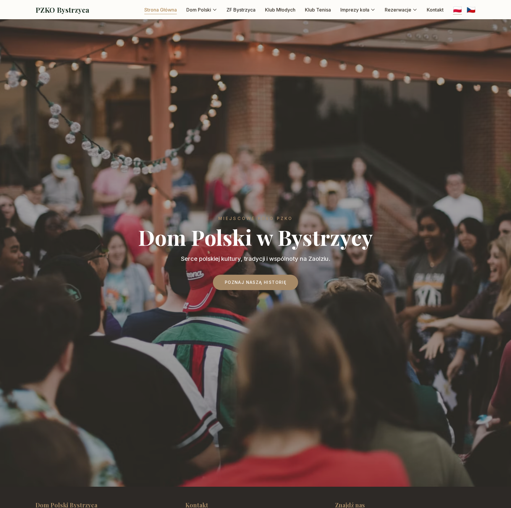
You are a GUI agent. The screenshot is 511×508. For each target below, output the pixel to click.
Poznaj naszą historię (255, 282)
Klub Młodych (280, 10)
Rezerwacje (398, 10)
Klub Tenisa (318, 10)
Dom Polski (198, 10)
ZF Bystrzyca (241, 10)
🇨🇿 (471, 9)
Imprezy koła (354, 10)
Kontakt (435, 10)
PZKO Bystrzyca (62, 9)
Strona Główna (160, 10)
